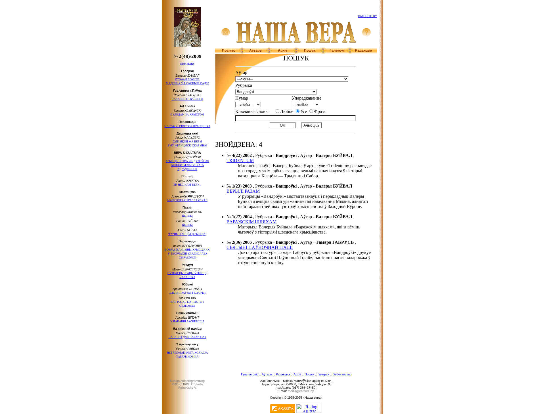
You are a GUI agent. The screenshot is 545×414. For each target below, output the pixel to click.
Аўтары (255, 50)
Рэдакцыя (363, 50)
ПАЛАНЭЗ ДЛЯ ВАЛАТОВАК (187, 337)
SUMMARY (187, 63)
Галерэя (337, 50)
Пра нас (228, 50)
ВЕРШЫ (187, 215)
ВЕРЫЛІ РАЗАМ (243, 191)
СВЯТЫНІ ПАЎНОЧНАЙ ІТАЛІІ (260, 247)
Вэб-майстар (342, 374)
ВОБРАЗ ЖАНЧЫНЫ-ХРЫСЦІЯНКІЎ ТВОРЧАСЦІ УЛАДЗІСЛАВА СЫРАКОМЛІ (187, 253)
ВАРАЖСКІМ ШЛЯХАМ (251, 221)
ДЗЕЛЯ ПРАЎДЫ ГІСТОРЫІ (187, 292)
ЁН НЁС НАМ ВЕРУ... (187, 184)
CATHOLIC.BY (367, 16)
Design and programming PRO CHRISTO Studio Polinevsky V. (187, 384)
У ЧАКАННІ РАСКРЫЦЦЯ (187, 321)
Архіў (282, 50)
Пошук (309, 50)
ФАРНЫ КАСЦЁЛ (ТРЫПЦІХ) (187, 234)
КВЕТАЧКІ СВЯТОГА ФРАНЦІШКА (187, 126)
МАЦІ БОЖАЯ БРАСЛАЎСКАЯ (187, 200)
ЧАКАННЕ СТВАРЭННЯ (187, 98)
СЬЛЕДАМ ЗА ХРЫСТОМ (187, 114)
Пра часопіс (249, 374)
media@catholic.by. (301, 391)
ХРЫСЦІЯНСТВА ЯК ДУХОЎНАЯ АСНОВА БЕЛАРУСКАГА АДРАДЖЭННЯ (187, 165)
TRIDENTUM (240, 160)
